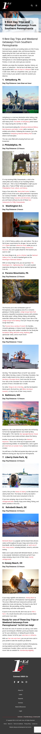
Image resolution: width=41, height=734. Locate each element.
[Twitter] (18, 682)
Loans (20, 694)
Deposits (20, 698)
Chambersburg (28, 717)
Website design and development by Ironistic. (20, 727)
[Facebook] (14, 682)
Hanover (20, 717)
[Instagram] (26, 682)
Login (20, 711)
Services (20, 703)
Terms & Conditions (18, 723)
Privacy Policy (27, 723)
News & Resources (20, 707)
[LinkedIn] (22, 682)
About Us (20, 690)
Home (5, 723)
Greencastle (36, 717)
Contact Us (34, 723)
